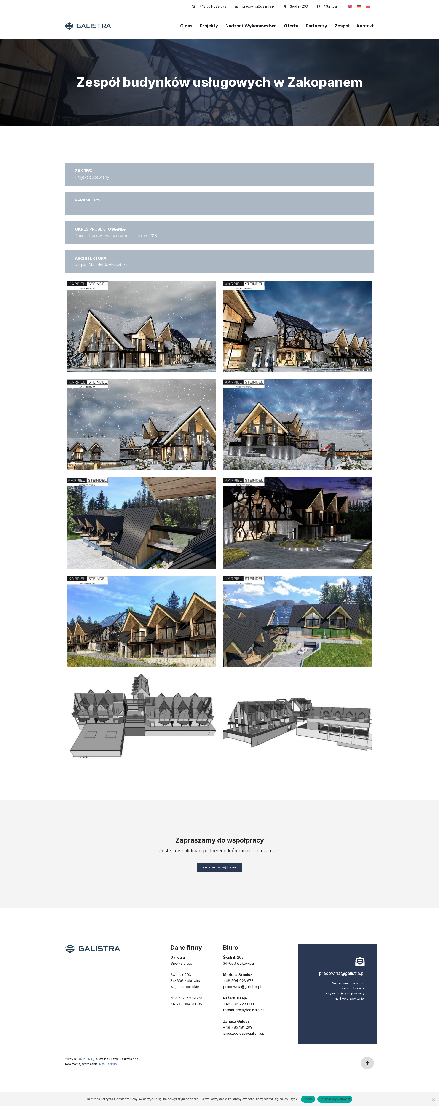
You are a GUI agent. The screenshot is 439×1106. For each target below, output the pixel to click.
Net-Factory (108, 1064)
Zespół (342, 26)
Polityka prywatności (335, 1099)
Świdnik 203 (299, 6)
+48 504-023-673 (212, 6)
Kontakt (365, 26)
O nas (186, 26)
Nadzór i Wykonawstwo (251, 26)
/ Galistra (330, 6)
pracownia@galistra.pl (258, 6)
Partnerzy (316, 26)
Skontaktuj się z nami (219, 867)
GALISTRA (85, 1059)
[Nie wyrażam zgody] (433, 1099)
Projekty (209, 26)
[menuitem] (350, 6)
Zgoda (308, 1099)
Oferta (291, 26)
